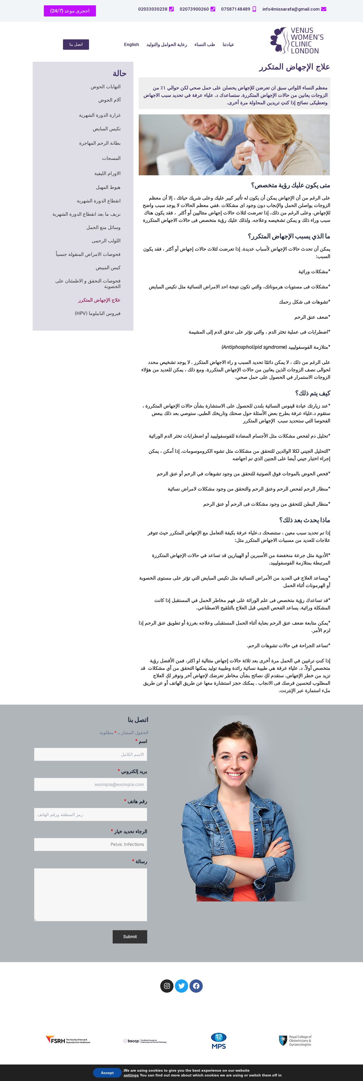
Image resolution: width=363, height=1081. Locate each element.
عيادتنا (228, 44)
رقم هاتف (135, 801)
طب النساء (205, 44)
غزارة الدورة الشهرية (100, 115)
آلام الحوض (109, 100)
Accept (107, 1073)
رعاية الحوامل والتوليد (166, 44)
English (131, 44)
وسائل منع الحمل (103, 227)
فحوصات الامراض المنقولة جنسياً (88, 254)
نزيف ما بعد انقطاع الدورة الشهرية (86, 214)
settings (131, 1075)
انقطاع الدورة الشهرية (99, 201)
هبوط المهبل (108, 187)
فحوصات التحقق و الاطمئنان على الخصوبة (88, 283)
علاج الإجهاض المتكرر (99, 300)
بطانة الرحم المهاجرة (100, 143)
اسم (141, 741)
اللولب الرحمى (106, 241)
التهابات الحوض (106, 87)
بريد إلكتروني (132, 771)
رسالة (139, 861)
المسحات (111, 158)
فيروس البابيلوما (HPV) (98, 313)
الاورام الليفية (107, 173)
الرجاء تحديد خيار (129, 831)
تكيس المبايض (107, 129)
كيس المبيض (108, 268)
